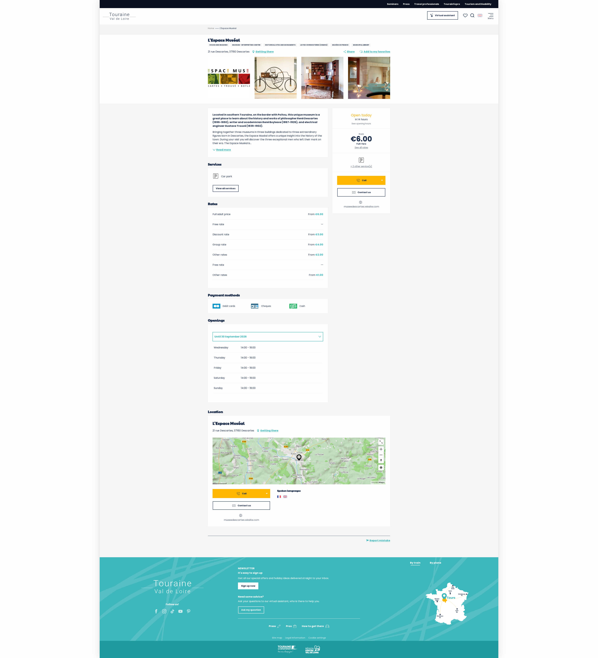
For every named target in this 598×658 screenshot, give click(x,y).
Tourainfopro (452, 4)
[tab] (265, 336)
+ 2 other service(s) (361, 166)
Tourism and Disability (478, 4)
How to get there (313, 626)
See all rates (361, 147)
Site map (277, 637)
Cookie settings (317, 637)
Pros (289, 626)
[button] (472, 15)
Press (406, 4)
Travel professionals (426, 4)
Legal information (295, 637)
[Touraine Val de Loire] (119, 16)
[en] (480, 15)
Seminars (392, 4)
